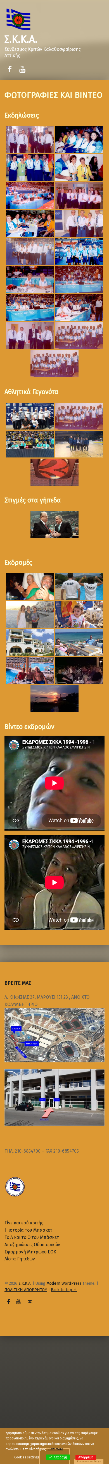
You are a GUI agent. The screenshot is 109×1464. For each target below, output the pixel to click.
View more (55, 1449)
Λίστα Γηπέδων (19, 1259)
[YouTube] (22, 69)
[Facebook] (10, 69)
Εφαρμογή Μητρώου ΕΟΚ (30, 1252)
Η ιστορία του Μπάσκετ (28, 1230)
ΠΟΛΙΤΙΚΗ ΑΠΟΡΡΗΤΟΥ (25, 1289)
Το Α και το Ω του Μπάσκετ (31, 1237)
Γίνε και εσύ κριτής (23, 1222)
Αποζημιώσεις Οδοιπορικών (32, 1244)
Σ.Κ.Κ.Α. (20, 39)
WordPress (71, 1283)
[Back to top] (30, 1301)
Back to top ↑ (64, 1289)
